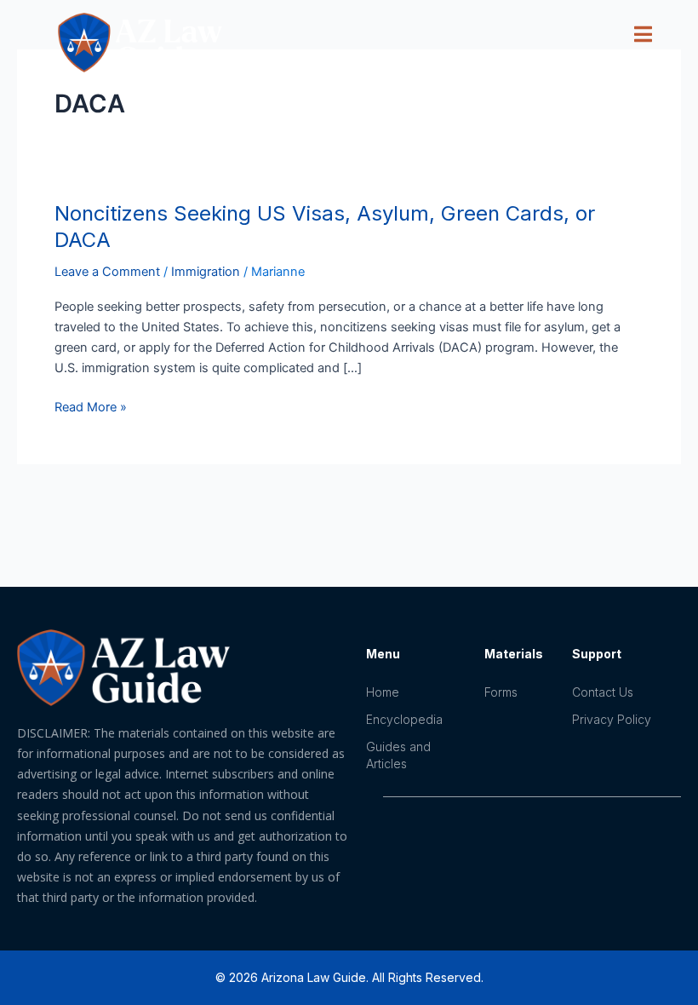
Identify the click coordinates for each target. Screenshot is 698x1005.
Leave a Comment (107, 271)
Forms (501, 692)
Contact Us (602, 692)
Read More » (90, 406)
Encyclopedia (404, 719)
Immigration (205, 271)
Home (382, 692)
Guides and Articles (398, 755)
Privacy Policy (611, 719)
